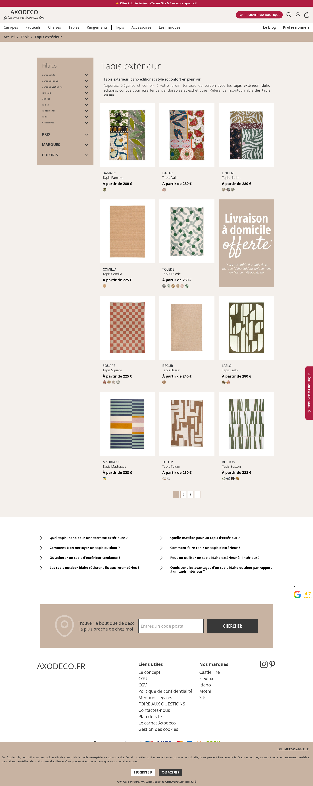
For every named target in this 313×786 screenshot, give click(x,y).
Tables (73, 27)
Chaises (54, 27)
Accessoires (141, 27)
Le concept (149, 672)
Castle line (209, 672)
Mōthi (205, 691)
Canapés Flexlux (50, 80)
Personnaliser (143, 772)
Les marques (169, 27)
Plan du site (150, 716)
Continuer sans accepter (292, 749)
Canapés (11, 27)
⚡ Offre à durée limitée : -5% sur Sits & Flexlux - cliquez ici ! (156, 3)
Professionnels (296, 27)
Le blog (269, 27)
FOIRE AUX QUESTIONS (161, 704)
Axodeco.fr (13, 757)
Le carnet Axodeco (157, 723)
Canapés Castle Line (52, 86)
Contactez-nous (154, 710)
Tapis (119, 27)
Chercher (232, 626)
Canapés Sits (48, 74)
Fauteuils (33, 27)
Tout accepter (170, 772)
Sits (202, 697)
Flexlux (206, 678)
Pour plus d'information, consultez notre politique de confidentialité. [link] (157, 781)
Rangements (97, 27)
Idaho (205, 685)
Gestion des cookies (158, 729)
